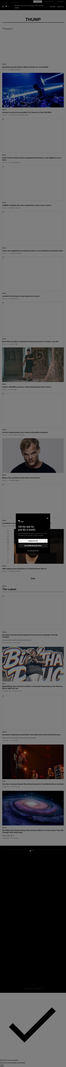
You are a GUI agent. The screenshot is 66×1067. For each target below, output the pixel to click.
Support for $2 (33, 541)
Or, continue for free (33, 551)
